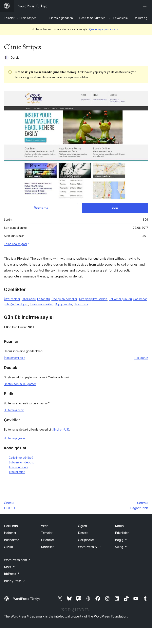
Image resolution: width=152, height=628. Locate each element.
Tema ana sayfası (15, 244)
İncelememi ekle (14, 357)
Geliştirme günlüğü (21, 457)
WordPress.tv (90, 547)
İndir (114, 208)
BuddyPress (15, 581)
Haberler (10, 533)
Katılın (119, 526)
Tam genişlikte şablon (93, 299)
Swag (121, 547)
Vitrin (44, 526)
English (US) (61, 429)
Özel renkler (12, 299)
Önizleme (41, 208)
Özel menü (29, 299)
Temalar (9, 18)
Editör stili (43, 299)
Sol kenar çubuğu (120, 299)
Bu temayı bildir (14, 410)
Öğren (82, 526)
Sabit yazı (21, 304)
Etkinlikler (122, 533)
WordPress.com (17, 560)
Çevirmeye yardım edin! (104, 29)
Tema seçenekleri (41, 304)
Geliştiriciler (86, 540)
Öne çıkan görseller (64, 299)
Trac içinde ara (18, 467)
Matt (9, 567)
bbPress (12, 574)
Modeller (47, 547)
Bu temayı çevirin (15, 438)
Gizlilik (8, 547)
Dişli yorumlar (63, 304)
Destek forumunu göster (20, 384)
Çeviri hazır (81, 304)
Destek (83, 533)
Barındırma (11, 540)
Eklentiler (47, 540)
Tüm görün (141, 357)
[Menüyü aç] (145, 6)
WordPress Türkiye (27, 599)
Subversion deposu (21, 462)
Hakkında (11, 526)
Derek (15, 57)
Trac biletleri (17, 472)
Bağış (121, 540)
